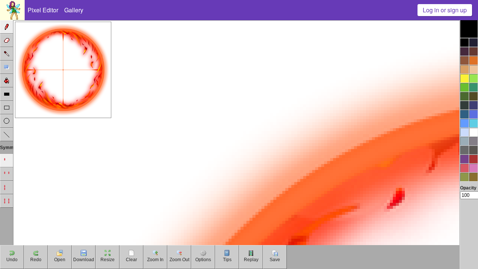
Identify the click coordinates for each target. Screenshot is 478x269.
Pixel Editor (43, 10)
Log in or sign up (445, 10)
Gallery (73, 10)
